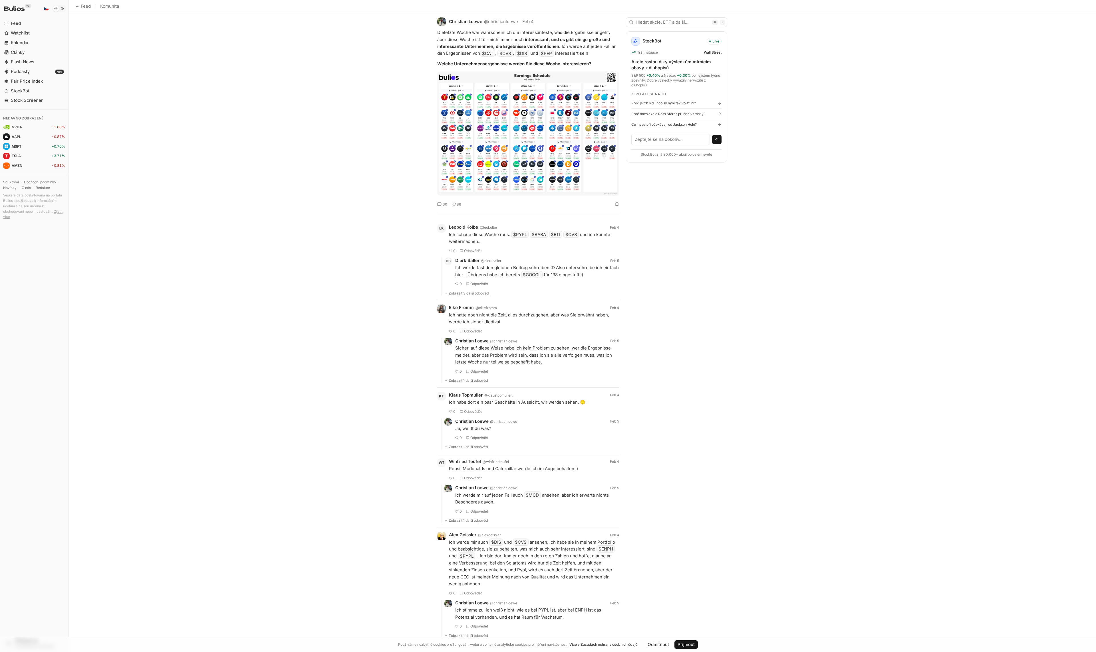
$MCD (532, 495)
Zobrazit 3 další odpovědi (469, 293)
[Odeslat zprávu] (717, 140)
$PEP (546, 53)
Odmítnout (658, 644)
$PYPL (520, 234)
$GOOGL (532, 274)
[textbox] (670, 139)
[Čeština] (46, 8)
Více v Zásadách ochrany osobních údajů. (603, 644)
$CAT (487, 53)
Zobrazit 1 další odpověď (468, 380)
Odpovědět (473, 251)
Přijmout (686, 644)
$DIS (522, 53)
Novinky (10, 188)
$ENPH (606, 549)
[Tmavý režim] (59, 8)
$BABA (539, 234)
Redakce (43, 188)
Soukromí (11, 182)
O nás (26, 188)
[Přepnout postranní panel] (68, 326)
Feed (86, 6)
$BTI (555, 234)
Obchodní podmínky (40, 182)
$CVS (505, 53)
